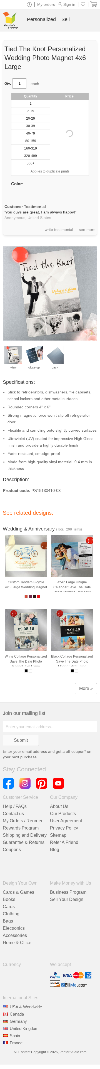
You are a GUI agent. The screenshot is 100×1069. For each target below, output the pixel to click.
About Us (59, 806)
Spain (15, 1035)
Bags (8, 921)
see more (87, 229)
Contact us (13, 813)
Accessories (15, 935)
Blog (54, 849)
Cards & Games (18, 892)
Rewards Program (21, 828)
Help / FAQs (15, 806)
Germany (18, 1021)
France (16, 1042)
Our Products (63, 813)
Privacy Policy (64, 828)
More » (86, 688)
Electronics (14, 928)
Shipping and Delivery (25, 835)
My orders (46, 4)
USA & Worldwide (26, 1006)
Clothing (11, 913)
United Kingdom (24, 1028)
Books (9, 899)
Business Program (68, 892)
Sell (65, 19)
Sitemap (58, 835)
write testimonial (59, 229)
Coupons (12, 849)
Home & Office (17, 942)
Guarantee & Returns (23, 842)
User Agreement (66, 820)
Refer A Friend (64, 842)
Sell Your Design (66, 899)
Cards (9, 906)
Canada (17, 1014)
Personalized (41, 19)
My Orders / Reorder (22, 820)
